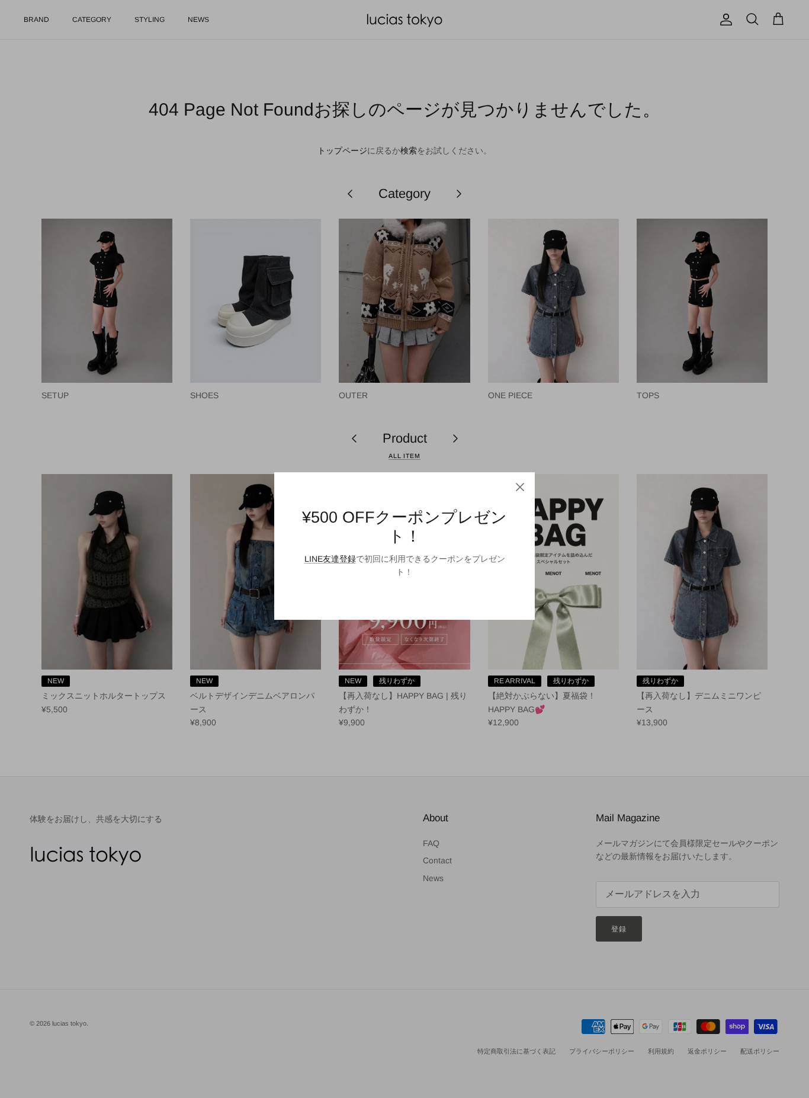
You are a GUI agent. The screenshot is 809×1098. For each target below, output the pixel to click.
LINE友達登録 (330, 559)
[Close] (520, 487)
